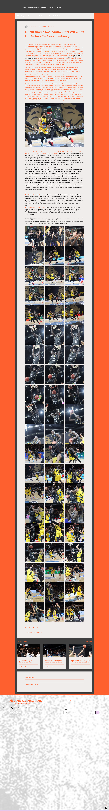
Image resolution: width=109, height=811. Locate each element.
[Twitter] (13, 712)
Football (39, 16)
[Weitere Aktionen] (83, 27)
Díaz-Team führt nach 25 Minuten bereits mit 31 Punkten (80, 661)
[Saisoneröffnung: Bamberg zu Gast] (28, 650)
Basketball (56, 16)
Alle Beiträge (21, 16)
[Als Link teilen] (37, 627)
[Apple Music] (20, 712)
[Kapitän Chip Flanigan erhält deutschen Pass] (54, 650)
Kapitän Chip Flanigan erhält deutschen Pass (53, 661)
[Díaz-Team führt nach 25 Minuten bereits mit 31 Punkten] (80, 650)
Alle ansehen (88, 641)
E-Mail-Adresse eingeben (70, 709)
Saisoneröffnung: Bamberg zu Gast (25, 661)
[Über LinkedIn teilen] (33, 627)
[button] (90, 16)
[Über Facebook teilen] (25, 627)
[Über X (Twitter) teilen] (29, 627)
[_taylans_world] (106, 805)
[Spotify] (17, 712)
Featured (30, 16)
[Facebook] (106, 808)
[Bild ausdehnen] (34, 236)
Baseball (47, 16)
